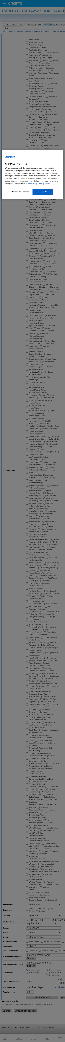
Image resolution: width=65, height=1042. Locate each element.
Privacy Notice (44, 183)
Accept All (42, 192)
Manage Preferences (20, 192)
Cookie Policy (32, 183)
